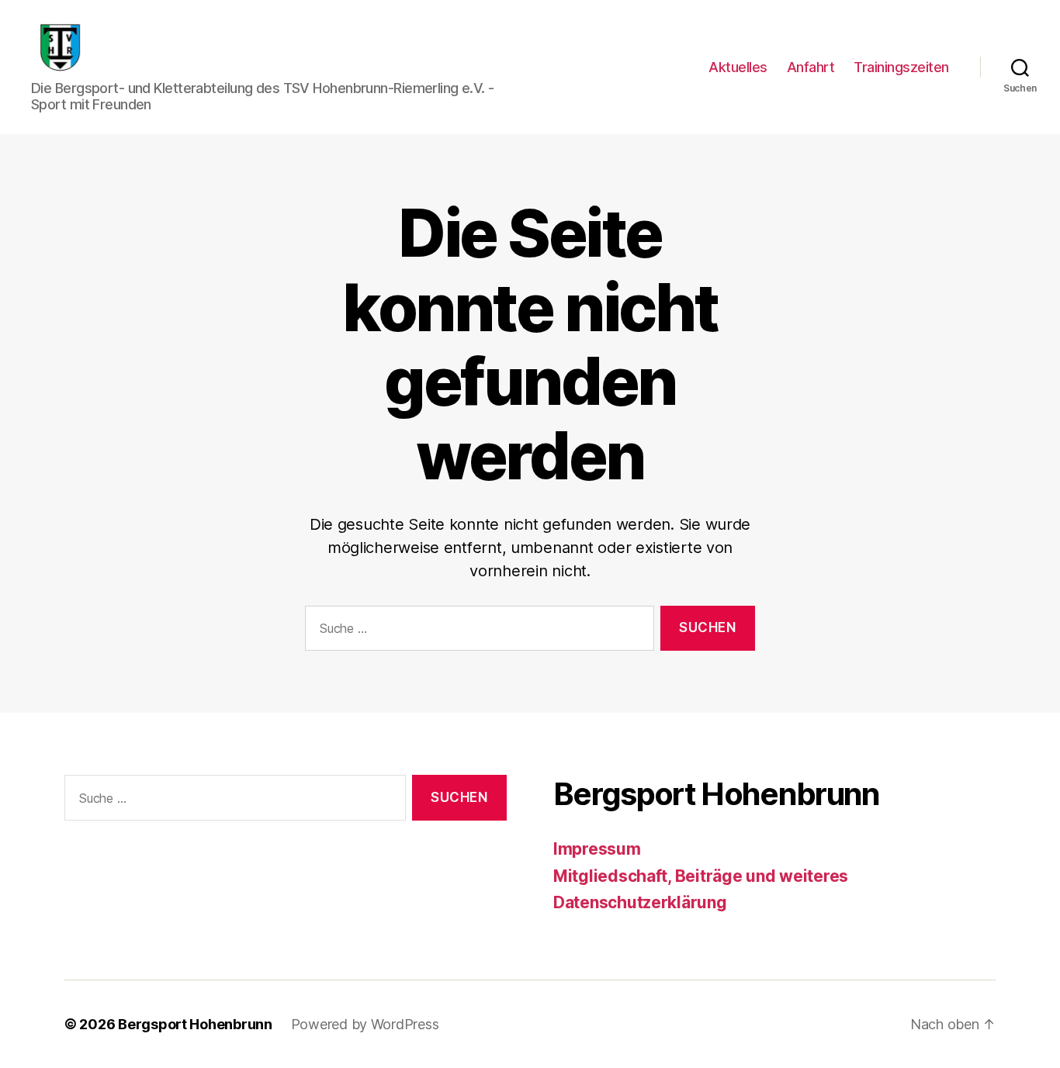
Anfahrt (811, 67)
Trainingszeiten (901, 67)
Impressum (597, 849)
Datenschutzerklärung (640, 902)
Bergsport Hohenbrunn (195, 1024)
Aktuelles (737, 67)
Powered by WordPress (365, 1024)
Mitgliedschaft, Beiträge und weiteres (700, 876)
